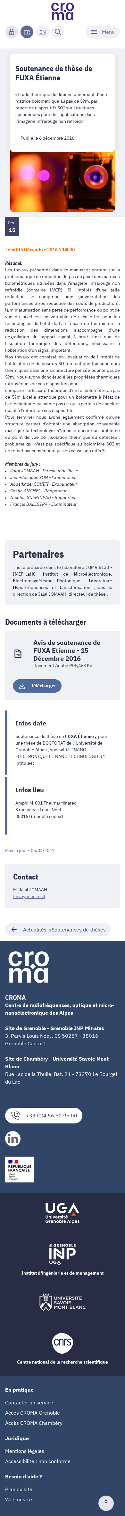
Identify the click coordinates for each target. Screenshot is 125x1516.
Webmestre (18, 1499)
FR (27, 32)
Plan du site (18, 1489)
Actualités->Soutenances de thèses (64, 929)
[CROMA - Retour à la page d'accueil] (62, 11)
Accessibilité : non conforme (38, 1461)
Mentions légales (24, 1451)
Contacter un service (29, 1402)
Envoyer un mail (29, 896)
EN (42, 32)
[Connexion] (11, 32)
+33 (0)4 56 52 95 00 (51, 1115)
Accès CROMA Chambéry (34, 1423)
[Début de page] (108, 1503)
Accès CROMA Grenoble (32, 1412)
